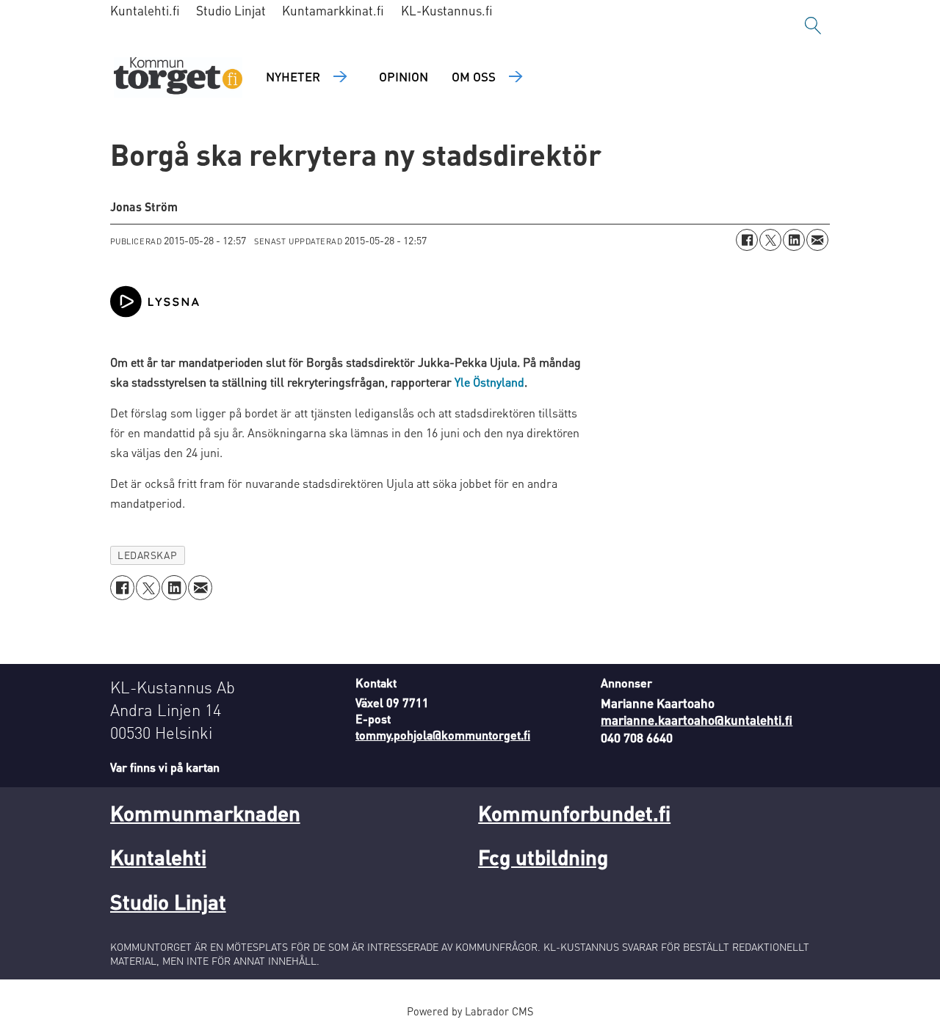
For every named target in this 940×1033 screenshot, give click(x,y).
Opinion (403, 76)
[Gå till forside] (178, 77)
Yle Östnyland (489, 382)
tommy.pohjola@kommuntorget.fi (442, 734)
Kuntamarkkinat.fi (333, 10)
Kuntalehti (158, 857)
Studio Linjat (231, 10)
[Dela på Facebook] (747, 240)
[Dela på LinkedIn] (794, 240)
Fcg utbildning (543, 857)
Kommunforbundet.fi (574, 813)
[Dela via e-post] (817, 240)
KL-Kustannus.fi (447, 10)
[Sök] (813, 25)
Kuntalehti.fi (145, 10)
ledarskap (147, 555)
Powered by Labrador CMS (470, 1011)
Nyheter (293, 76)
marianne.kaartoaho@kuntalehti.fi (696, 720)
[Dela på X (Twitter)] (770, 240)
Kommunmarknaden (205, 813)
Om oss (474, 76)
